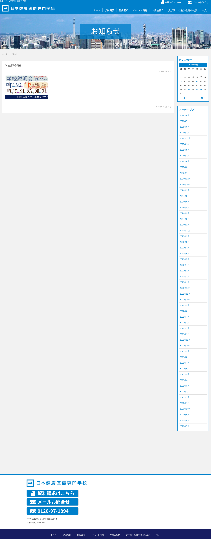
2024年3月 (184, 213)
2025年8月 (184, 150)
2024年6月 (184, 202)
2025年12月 (185, 138)
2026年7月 (184, 121)
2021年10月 (185, 345)
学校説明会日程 (13, 65)
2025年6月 (184, 161)
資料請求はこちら (56, 493)
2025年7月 (184, 155)
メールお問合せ (201, 2)
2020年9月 (184, 415)
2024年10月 (185, 184)
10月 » (204, 98)
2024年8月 (184, 196)
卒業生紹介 (158, 10)
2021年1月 (184, 397)
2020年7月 (184, 426)
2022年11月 (185, 294)
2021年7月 (184, 363)
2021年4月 (184, 380)
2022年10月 (185, 299)
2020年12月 (185, 403)
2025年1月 (184, 173)
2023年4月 (184, 265)
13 (197, 81)
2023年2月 (184, 276)
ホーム (96, 10)
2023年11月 (185, 230)
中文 (204, 10)
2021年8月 (184, 357)
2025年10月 (185, 144)
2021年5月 (184, 374)
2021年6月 (184, 368)
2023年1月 (184, 282)
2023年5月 (184, 259)
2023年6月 (184, 253)
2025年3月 (184, 167)
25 (189, 89)
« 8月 (185, 98)
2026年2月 (184, 132)
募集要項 (123, 10)
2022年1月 (184, 328)
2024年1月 (184, 225)
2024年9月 (184, 190)
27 (197, 89)
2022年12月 (185, 288)
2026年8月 (184, 115)
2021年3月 (184, 386)
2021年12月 (185, 334)
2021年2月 (184, 391)
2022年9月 (184, 305)
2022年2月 (184, 322)
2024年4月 (184, 207)
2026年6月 (184, 127)
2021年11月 (185, 340)
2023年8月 (184, 242)
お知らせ (167, 107)
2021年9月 (184, 351)
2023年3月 (184, 271)
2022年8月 (184, 311)
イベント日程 (140, 10)
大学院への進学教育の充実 (183, 10)
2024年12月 (185, 179)
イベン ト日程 (97, 535)
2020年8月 (184, 420)
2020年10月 (185, 409)
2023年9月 (184, 236)
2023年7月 (184, 248)
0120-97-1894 (53, 510)
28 (201, 89)
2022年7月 (184, 317)
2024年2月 (184, 219)
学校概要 (109, 10)
